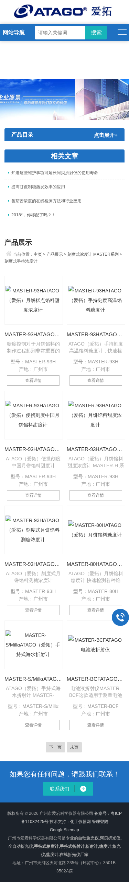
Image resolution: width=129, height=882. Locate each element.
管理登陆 (100, 821)
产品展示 (54, 254)
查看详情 (33, 380)
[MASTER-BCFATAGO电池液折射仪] (96, 645)
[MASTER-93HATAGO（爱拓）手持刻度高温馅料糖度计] (96, 300)
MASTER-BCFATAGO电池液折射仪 (96, 679)
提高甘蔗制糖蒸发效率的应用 (38, 186)
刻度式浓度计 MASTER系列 (93, 254)
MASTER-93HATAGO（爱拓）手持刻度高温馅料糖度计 (96, 334)
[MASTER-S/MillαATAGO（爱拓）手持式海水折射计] (34, 645)
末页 (74, 747)
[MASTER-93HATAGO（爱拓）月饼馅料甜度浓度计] (96, 415)
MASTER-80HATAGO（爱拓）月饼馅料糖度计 (96, 564)
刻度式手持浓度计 (20, 261)
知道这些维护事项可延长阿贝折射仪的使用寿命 (54, 172)
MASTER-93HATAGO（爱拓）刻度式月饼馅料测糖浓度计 (33, 564)
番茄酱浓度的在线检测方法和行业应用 (46, 200)
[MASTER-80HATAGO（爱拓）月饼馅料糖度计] (96, 530)
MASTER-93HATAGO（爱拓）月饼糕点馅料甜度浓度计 (33, 334)
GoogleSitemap (64, 829)
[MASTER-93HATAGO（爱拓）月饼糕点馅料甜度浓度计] (34, 300)
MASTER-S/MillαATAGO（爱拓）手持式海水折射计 (33, 679)
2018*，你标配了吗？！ (33, 215)
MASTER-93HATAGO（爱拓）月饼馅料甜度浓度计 (96, 449)
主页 (38, 254)
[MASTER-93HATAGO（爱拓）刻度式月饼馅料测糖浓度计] (34, 530)
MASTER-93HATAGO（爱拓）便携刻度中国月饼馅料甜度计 (33, 449)
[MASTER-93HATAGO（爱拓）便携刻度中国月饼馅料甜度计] (34, 415)
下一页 (55, 747)
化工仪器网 (80, 821)
